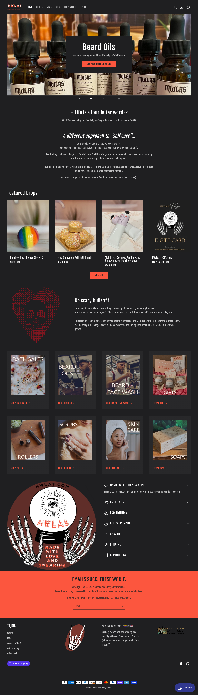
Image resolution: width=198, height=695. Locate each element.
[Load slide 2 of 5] (91, 99)
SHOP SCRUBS (64, 468)
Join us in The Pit (14, 643)
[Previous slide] (79, 99)
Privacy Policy (13, 653)
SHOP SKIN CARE (113, 468)
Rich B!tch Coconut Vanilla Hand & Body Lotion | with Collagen (122, 259)
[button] (39, 7)
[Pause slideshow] (118, 99)
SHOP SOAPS (158, 468)
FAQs (9, 638)
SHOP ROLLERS (17, 468)
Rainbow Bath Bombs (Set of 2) (27, 257)
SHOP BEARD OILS (66, 403)
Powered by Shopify (105, 688)
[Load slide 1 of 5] (87, 99)
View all (99, 275)
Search (10, 633)
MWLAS (95, 688)
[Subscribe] (122, 606)
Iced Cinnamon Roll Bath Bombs (75, 257)
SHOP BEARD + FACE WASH (117, 403)
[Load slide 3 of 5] (95, 99)
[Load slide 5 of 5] (104, 99)
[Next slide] (111, 99)
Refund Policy (13, 648)
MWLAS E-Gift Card (162, 257)
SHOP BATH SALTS (19, 403)
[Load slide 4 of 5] (100, 99)
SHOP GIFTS (158, 403)
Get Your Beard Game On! (99, 64)
